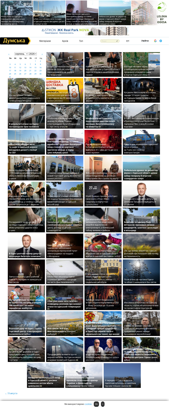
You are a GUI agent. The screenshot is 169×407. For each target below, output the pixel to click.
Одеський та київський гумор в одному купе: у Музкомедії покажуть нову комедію (102, 355)
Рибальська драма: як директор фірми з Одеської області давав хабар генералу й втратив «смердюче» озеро (112, 20)
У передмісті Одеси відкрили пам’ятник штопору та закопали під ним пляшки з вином (120, 383)
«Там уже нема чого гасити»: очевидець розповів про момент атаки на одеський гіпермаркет (64, 304)
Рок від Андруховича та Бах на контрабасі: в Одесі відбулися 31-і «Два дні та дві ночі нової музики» (102, 148)
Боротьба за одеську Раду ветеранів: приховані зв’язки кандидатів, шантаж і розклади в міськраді (141, 226)
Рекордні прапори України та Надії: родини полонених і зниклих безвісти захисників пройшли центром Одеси (141, 354)
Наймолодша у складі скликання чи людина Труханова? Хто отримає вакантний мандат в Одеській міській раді (64, 200)
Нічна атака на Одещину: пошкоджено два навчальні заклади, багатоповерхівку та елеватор (100, 122)
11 (15, 67)
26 (20, 74)
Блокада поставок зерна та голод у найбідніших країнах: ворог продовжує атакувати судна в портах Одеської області (140, 70)
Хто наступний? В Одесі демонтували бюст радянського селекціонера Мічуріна (24, 98)
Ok (96, 404)
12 (20, 67)
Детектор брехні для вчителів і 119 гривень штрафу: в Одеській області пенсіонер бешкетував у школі (25, 174)
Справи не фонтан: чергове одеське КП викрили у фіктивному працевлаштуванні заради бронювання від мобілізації (140, 329)
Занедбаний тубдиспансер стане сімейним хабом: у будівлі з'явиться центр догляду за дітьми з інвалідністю (64, 226)
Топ (81, 41)
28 (30, 74)
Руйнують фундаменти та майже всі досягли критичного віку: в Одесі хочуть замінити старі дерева (101, 96)
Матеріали (45, 41)
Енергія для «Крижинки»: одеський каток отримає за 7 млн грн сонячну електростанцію (141, 148)
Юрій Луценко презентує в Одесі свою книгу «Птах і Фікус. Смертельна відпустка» (101, 200)
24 (10, 74)
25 (15, 74)
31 (10, 77)
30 (40, 74)
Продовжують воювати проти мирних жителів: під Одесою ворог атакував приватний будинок (64, 357)
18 (15, 70)
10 (10, 67)
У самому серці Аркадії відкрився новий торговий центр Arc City (63, 176)
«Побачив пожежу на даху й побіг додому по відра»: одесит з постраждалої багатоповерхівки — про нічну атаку (63, 122)
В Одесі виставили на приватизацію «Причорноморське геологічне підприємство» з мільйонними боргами (141, 122)
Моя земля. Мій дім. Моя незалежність (61, 331)
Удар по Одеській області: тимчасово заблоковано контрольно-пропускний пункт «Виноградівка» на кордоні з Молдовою (62, 251)
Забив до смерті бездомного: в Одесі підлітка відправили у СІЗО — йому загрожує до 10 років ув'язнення (102, 303)
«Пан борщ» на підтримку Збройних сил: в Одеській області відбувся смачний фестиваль (103, 253)
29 (35, 74)
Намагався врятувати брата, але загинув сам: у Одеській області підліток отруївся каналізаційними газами (103, 70)
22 (35, 70)
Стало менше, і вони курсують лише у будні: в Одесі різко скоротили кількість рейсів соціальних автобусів (100, 278)
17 (10, 70)
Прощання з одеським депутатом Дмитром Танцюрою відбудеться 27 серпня (140, 202)
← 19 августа (11, 393)
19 (20, 70)
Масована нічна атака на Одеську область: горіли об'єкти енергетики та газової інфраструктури (141, 305)
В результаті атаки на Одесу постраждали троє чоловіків (24, 125)
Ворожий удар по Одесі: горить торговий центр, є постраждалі (25, 331)
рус (127, 40)
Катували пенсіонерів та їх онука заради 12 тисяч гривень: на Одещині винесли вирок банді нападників (140, 96)
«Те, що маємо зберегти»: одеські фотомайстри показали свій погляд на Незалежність (141, 253)
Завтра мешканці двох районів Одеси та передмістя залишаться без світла (25, 279)
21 (30, 70)
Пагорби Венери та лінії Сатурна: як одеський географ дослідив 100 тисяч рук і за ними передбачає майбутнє (26, 303)
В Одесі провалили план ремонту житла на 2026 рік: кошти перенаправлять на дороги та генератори (63, 70)
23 (40, 70)
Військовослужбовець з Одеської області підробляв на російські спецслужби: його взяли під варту (102, 176)
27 (25, 74)
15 (35, 67)
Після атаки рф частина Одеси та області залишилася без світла (140, 281)
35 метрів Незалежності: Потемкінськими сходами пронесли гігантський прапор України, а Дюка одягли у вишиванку (82, 380)
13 (25, 67)
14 (30, 67)
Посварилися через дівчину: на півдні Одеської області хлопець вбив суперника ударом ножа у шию (26, 226)
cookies (88, 404)
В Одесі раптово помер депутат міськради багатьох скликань (25, 255)
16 (40, 67)
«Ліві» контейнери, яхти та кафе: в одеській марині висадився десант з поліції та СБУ (49, 21)
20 (25, 70)
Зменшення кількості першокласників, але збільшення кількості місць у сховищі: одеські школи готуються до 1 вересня (25, 200)
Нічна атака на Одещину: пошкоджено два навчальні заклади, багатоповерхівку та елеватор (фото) (13, 20)
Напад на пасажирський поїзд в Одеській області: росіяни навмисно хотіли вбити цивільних (44, 381)
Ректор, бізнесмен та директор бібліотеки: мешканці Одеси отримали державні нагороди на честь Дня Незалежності (62, 278)
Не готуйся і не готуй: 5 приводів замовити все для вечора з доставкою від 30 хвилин (63, 96)
